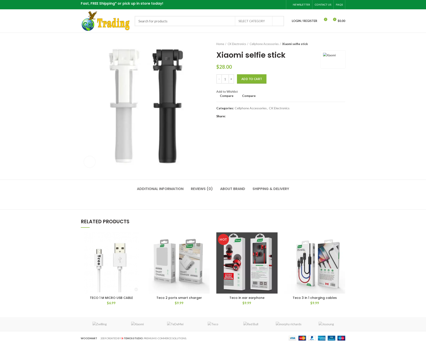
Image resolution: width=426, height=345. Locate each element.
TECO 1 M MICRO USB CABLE (111, 298)
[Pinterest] (270, 5)
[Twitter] (264, 5)
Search (278, 21)
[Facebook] (259, 5)
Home (220, 44)
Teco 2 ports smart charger (179, 298)
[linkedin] (275, 5)
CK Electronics (237, 44)
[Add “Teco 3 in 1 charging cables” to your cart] (341, 240)
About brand (232, 188)
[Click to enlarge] (89, 161)
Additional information (160, 188)
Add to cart (251, 79)
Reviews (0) (202, 188)
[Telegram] (281, 5)
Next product (343, 44)
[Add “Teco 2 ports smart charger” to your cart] (206, 240)
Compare (226, 95)
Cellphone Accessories (264, 44)
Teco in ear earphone (246, 298)
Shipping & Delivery (270, 188)
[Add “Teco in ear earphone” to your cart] (274, 240)
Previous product (334, 44)
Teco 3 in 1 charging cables (315, 298)
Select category (252, 21)
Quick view (138, 250)
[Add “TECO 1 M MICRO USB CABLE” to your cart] (138, 240)
